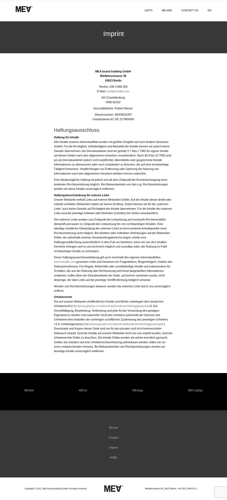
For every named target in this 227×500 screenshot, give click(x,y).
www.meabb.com (65, 261)
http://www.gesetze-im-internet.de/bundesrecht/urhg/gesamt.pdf (111, 306)
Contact (113, 437)
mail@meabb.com (118, 91)
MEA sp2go (195, 390)
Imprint (113, 447)
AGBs (113, 457)
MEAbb (29, 390)
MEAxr (83, 390)
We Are (113, 427)
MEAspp (137, 390)
